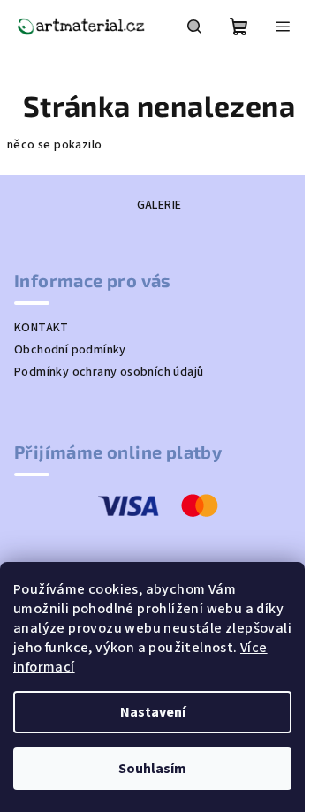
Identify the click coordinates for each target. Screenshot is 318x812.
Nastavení (153, 712)
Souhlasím (152, 768)
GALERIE (159, 205)
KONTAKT (41, 328)
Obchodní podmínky (70, 350)
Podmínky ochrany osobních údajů (108, 372)
